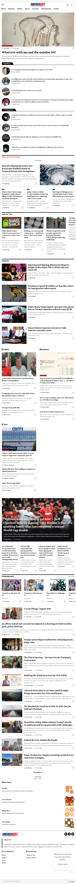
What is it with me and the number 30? (29, 52)
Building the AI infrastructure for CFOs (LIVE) (45, 675)
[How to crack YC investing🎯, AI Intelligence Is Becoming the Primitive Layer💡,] (57, 364)
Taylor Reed (6, 48)
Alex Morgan (6, 183)
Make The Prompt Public (11, 483)
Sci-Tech (5, 450)
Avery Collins (6, 388)
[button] (3, 4)
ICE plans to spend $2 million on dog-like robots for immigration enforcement (50, 287)
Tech (5, 424)
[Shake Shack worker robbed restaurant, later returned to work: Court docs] (11, 223)
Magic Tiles (6, 811)
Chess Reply (6, 822)
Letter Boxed (6, 799)
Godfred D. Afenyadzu (9, 465)
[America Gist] (38, 5)
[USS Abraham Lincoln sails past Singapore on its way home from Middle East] (6, 138)
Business (45, 349)
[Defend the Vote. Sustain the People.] (12, 745)
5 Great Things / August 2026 (37, 608)
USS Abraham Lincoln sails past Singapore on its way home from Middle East (36, 137)
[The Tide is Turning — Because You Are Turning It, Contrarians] (12, 662)
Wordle (4, 788)
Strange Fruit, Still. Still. (11, 408)
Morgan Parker (7, 490)
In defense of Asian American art (52, 412)
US (41, 184)
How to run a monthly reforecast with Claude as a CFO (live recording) (57, 399)
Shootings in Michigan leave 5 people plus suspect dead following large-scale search (63, 194)
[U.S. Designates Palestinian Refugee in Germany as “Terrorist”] (6, 71)
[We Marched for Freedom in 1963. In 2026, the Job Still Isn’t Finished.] (12, 711)
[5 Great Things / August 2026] (12, 613)
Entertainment (7, 45)
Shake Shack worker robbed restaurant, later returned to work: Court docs (11, 234)
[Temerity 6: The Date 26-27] (34, 585)
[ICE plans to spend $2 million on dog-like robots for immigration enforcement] (14, 293)
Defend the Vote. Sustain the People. (41, 740)
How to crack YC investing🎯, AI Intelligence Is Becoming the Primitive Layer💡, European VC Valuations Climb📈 (57, 380)
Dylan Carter (8, 539)
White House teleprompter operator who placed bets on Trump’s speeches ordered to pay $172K (51, 308)
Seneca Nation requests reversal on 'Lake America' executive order (47, 329)
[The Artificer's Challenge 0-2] (56, 585)
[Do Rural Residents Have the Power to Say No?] (6, 91)
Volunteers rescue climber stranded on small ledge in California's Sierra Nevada (37, 147)
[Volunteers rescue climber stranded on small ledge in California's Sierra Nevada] (6, 148)
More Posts (71, 576)
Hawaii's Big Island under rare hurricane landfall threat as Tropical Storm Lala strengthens (18, 168)
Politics (6, 349)
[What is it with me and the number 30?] (38, 30)
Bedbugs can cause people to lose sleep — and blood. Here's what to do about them (33, 234)
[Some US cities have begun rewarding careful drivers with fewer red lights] (12, 760)
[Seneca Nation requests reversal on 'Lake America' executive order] (14, 335)
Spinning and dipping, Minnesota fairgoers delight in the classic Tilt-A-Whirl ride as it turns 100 (48, 267)
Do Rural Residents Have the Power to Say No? (26, 90)
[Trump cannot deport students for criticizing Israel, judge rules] (12, 644)
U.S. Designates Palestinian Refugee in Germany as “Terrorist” (32, 69)
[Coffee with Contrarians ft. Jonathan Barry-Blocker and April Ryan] (19, 364)
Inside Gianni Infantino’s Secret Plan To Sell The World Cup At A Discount (64, 550)
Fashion (5, 618)
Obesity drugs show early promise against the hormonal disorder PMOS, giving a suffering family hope (55, 235)
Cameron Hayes (45, 392)
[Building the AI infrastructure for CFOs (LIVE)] (12, 680)
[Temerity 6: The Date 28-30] (11, 585)
